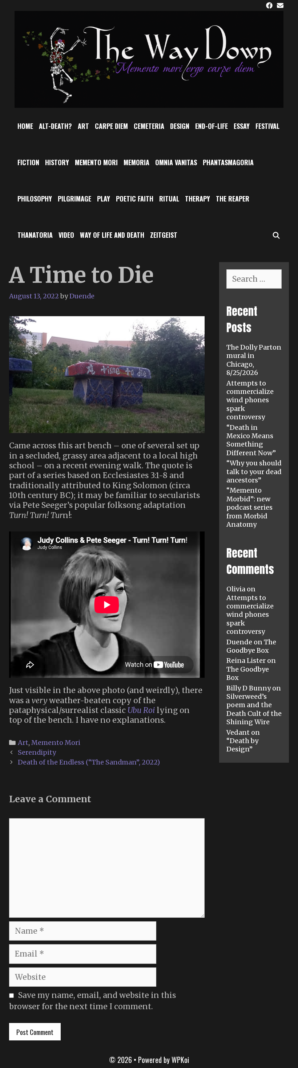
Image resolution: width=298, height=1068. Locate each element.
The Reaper (232, 198)
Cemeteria (149, 126)
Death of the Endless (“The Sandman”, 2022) (89, 762)
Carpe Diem (111, 126)
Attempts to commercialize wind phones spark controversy (250, 400)
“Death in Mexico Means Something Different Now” (251, 440)
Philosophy (34, 198)
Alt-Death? (55, 126)
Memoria (136, 162)
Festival (267, 126)
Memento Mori (96, 162)
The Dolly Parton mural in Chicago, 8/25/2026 (253, 360)
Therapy (197, 198)
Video (66, 235)
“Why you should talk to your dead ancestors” (254, 471)
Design (179, 126)
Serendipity (37, 752)
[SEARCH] (276, 235)
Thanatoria (35, 235)
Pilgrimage (74, 198)
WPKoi (180, 1059)
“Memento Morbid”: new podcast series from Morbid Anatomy (249, 507)
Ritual (169, 198)
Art (83, 126)
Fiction (28, 162)
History (57, 162)
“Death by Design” (242, 745)
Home (25, 126)
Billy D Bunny (248, 688)
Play (103, 198)
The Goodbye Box (251, 646)
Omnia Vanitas (176, 162)
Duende (239, 642)
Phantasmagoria (228, 162)
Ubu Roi (141, 710)
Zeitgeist (163, 235)
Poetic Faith (134, 198)
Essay (242, 126)
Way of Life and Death (112, 235)
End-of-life (211, 126)
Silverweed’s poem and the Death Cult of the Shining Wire (254, 709)
